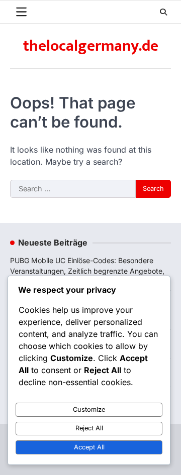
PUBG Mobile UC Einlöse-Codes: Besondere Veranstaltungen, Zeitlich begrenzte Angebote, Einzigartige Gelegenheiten (87, 271)
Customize (89, 409)
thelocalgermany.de (90, 46)
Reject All (89, 428)
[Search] (163, 12)
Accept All (89, 447)
